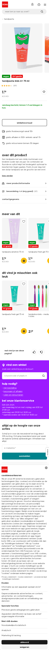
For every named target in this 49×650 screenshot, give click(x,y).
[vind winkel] (43, 375)
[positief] (34, 352)
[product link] (14, 233)
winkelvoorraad (24, 123)
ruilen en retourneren (13, 395)
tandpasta (9, 19)
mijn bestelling (10, 388)
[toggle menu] (45, 5)
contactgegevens (10, 199)
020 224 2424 (8, 405)
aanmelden (24, 456)
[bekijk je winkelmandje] (39, 4)
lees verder (7, 176)
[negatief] (41, 352)
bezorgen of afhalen (13, 391)
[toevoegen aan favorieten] (44, 92)
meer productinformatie (18, 183)
